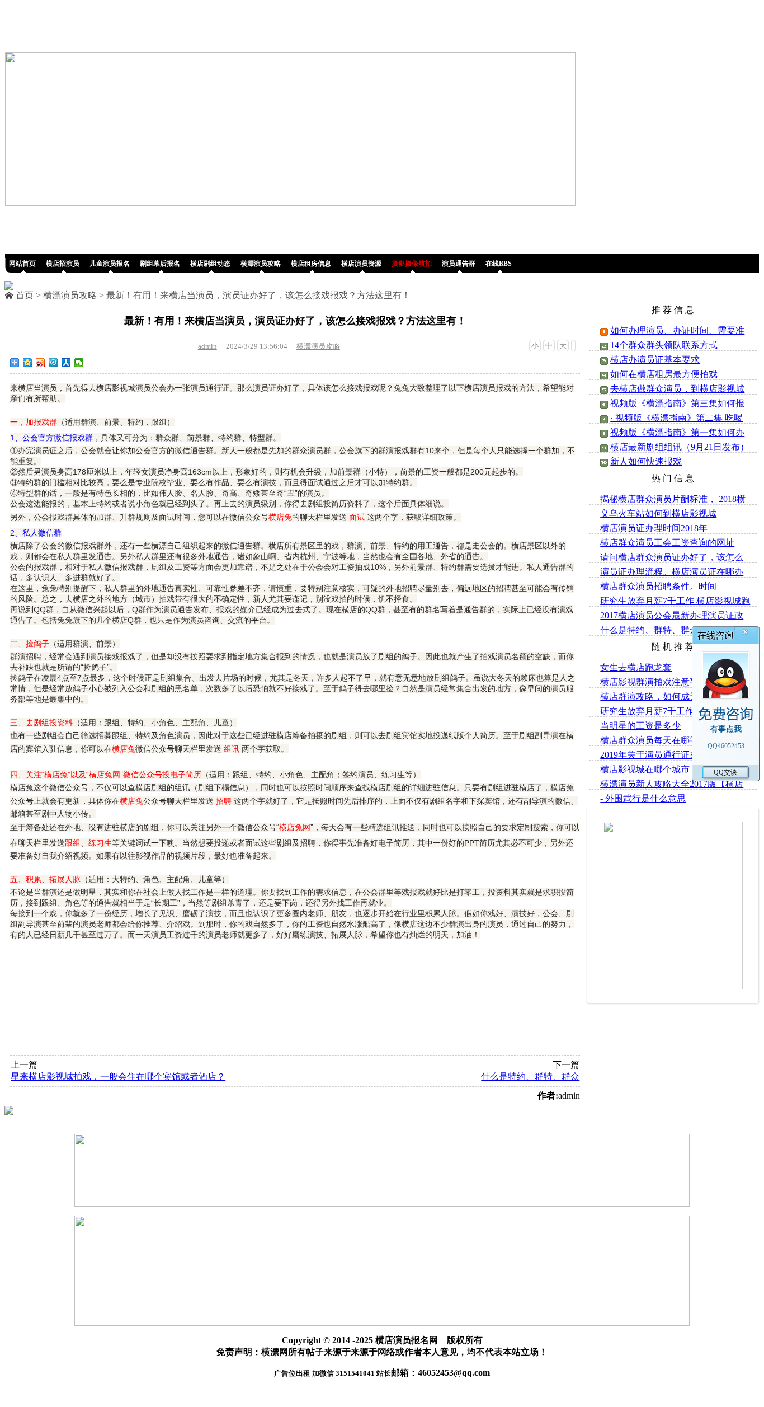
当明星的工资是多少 (640, 725)
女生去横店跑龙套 (636, 667)
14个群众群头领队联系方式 (664, 345)
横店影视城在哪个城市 (645, 769)
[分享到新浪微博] (40, 362)
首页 (25, 295)
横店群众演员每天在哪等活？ (658, 740)
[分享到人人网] (66, 362)
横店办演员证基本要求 (655, 359)
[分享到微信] (79, 362)
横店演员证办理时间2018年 (654, 528)
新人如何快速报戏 (646, 461)
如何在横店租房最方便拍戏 (664, 374)
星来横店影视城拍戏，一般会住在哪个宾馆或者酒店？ (118, 1076)
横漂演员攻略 (70, 295)
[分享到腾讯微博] (53, 362)
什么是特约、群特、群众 (530, 1076)
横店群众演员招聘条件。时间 (658, 586)
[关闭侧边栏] (573, 345)
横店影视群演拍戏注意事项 (654, 682)
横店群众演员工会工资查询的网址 (667, 542)
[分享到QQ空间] (27, 362)
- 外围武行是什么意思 (643, 798)
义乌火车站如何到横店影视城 (658, 513)
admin (207, 346)
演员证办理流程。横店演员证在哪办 (671, 571)
